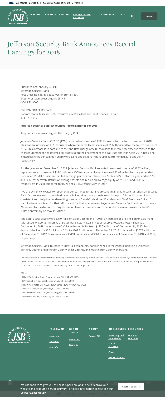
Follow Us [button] (57, 328)
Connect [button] (123, 14)
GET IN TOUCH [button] (73, 330)
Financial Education (133, 337)
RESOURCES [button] (135, 328)
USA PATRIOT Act (116, 357)
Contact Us (74, 339)
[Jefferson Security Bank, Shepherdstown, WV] (18, 16)
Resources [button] (107, 14)
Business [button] (50, 14)
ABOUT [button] (93, 328)
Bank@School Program (82, 16)
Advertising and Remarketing (116, 337)
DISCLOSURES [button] (116, 328)
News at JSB (94, 335)
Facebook (54, 341)
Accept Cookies (131, 387)
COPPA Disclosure (113, 345)
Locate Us (73, 344)
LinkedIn (53, 347)
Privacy (111, 351)
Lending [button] (64, 14)
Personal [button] (36, 14)
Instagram (54, 336)
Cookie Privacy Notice (33, 392)
